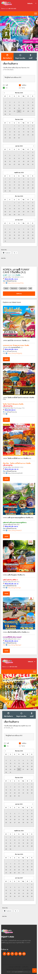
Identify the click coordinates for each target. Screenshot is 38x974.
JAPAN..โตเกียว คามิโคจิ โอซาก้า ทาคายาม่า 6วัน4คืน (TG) (18, 398)
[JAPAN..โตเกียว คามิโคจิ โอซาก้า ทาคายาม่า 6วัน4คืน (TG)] (19, 379)
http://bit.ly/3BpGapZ (14, 645)
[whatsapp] (16, 954)
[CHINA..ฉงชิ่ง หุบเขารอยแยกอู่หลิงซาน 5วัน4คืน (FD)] (19, 499)
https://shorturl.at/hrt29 (15, 473)
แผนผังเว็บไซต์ (26, 969)
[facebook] (4, 954)
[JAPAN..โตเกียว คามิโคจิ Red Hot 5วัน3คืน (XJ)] (19, 440)
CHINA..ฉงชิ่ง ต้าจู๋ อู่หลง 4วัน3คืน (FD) (14, 575)
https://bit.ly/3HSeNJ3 (15, 530)
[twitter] (8, 954)
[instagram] (20, 954)
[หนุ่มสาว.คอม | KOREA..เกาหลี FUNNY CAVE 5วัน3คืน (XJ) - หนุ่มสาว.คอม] (7, 3)
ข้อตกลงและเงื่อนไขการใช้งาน (14, 969)
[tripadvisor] (24, 954)
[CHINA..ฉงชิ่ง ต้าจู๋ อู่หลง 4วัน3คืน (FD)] (19, 556)
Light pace (23, 288)
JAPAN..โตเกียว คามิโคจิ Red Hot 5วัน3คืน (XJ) (17, 458)
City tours (14, 288)
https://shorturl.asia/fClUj (16, 283)
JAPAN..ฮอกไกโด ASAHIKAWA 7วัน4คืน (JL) (16, 340)
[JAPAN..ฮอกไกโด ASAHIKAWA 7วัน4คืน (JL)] (19, 322)
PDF (4, 283)
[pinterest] (12, 954)
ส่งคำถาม (19, 293)
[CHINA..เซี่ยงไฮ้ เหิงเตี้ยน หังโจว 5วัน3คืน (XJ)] (19, 613)
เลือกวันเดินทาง (7, 56)
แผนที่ (30, 56)
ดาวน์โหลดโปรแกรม (10, 281)
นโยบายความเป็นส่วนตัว (14, 967)
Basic (6, 288)
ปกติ (30, 288)
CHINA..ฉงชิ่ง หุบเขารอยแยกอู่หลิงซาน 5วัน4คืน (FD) (18, 517)
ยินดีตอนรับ (30, 3)
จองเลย (6, 359)
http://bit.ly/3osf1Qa (14, 588)
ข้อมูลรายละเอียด (20, 56)
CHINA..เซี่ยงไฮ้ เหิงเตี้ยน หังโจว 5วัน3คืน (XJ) (16, 632)
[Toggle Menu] (35, 13)
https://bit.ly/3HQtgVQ (15, 353)
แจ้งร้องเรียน (25, 967)
